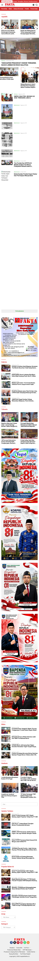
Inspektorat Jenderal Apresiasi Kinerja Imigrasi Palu (9, 795)
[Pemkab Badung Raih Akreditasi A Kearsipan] (9, 71)
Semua (3, 60)
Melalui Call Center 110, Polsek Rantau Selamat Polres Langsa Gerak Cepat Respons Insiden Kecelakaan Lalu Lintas (24, 383)
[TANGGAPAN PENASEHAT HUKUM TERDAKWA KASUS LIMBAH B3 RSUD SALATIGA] (19, 49)
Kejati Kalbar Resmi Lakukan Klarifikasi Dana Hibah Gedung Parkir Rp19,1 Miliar (24, 375)
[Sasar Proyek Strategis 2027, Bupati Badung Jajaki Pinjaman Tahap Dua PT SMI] (5, 817)
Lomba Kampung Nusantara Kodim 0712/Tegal (9, 778)
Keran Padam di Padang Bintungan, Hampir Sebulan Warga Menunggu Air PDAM (23, 857)
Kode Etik (19, 947)
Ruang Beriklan (13, 954)
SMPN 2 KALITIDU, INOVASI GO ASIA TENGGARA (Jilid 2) (24, 97)
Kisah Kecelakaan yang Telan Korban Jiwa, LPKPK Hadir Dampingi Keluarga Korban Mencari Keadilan (24, 391)
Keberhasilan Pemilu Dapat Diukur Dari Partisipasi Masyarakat (25, 174)
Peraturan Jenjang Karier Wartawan (14, 952)
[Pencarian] (37, 4)
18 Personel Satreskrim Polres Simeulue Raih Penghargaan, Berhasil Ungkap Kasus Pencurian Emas (8, 441)
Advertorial (17, 105)
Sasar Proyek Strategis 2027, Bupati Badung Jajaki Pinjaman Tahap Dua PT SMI (25, 816)
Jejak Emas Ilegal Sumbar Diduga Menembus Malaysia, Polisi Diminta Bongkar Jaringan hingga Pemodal (22, 400)
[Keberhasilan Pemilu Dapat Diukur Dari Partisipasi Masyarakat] (7, 239)
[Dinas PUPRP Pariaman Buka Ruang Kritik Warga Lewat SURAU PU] (5, 841)
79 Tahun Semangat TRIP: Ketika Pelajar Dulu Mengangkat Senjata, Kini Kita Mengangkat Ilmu (28, 795)
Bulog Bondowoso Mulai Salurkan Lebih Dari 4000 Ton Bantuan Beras (24, 737)
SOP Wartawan (27, 950)
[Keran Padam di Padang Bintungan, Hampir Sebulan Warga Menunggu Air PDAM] (5, 858)
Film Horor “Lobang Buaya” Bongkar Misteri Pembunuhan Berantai (23, 824)
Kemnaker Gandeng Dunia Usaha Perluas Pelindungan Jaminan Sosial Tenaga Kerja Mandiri (24, 896)
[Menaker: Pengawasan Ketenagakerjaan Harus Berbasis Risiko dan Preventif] (5, 889)
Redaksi (12, 947)
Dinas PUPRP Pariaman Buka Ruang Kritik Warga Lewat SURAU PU (24, 840)
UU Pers (26, 947)
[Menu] (2, 4)
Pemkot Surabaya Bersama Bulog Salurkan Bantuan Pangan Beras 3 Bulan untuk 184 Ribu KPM (25, 754)
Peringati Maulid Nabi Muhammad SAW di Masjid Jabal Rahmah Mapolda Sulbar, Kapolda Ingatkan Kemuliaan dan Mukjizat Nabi (29, 425)
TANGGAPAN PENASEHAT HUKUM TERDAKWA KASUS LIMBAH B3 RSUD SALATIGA (18, 64)
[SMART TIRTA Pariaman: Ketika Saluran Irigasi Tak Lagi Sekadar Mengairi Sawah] (5, 833)
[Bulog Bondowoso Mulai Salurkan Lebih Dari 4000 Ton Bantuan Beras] (5, 738)
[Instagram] (21, 942)
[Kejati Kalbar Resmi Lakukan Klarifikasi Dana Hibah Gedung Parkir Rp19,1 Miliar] (5, 376)
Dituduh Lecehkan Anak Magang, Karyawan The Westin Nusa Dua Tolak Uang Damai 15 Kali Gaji (25, 367)
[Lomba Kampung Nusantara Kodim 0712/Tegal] (9, 771)
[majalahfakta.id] (9, 4)
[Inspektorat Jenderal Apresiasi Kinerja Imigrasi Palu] (9, 787)
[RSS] (28, 942)
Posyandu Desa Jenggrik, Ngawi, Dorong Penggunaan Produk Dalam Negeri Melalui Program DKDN (24, 729)
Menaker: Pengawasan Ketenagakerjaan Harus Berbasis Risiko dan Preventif (24, 888)
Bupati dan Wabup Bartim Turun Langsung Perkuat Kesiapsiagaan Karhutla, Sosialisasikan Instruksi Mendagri (8, 32)
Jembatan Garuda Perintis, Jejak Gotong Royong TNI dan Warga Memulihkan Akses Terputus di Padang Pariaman (24, 849)
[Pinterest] (18, 942)
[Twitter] (14, 942)
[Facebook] (11, 942)
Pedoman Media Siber (14, 950)
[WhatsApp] (24, 942)
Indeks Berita (31, 952)
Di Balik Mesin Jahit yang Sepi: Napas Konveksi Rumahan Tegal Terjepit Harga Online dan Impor (24, 745)
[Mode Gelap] (34, 4)
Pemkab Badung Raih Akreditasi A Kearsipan (7, 78)
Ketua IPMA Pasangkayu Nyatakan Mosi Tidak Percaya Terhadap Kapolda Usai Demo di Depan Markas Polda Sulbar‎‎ (24, 904)
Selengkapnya (19, 311)
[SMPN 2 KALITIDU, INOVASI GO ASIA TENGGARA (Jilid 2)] (7, 97)
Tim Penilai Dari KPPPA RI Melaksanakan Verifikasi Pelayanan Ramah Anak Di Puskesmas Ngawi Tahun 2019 (24, 165)
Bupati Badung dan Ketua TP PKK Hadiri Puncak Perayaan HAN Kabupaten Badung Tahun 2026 (24, 879)
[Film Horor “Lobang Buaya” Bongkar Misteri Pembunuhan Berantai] (5, 825)
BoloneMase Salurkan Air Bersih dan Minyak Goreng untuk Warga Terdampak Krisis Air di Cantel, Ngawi (28, 32)
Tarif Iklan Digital (25, 954)
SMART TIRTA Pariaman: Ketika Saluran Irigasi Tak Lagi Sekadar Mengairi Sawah (24, 832)
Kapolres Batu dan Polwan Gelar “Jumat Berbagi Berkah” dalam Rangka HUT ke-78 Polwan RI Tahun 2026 (9, 425)
